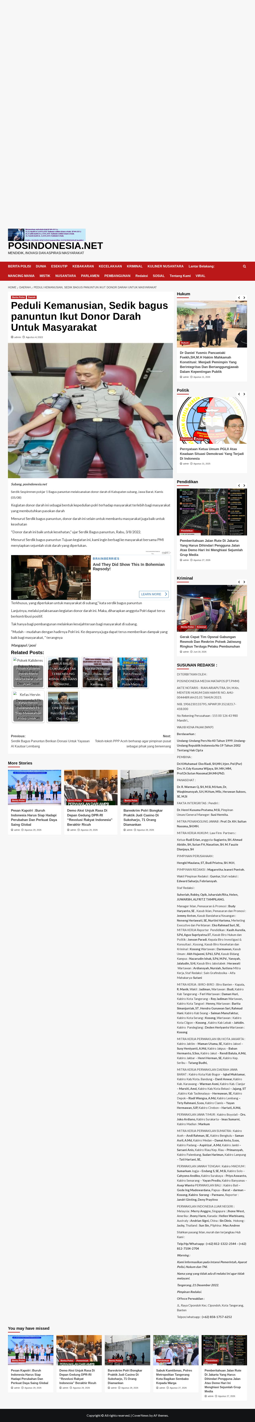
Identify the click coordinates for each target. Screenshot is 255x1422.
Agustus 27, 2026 (201, 560)
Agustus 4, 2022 (34, 337)
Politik (199, 439)
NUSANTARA (65, 276)
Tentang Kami (180, 276)
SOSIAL (159, 276)
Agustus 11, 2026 (201, 377)
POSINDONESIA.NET (55, 245)
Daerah (31, 297)
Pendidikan (187, 530)
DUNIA (41, 266)
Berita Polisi (18, 297)
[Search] (244, 266)
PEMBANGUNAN (117, 276)
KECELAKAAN (110, 266)
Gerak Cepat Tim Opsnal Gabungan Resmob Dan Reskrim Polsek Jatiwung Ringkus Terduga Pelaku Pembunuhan (210, 641)
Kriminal (201, 627)
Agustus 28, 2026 (145, 830)
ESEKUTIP (59, 266)
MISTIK (45, 276)
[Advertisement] (127, 28)
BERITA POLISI (19, 266)
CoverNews (140, 1415)
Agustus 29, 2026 (33, 830)
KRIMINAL (135, 266)
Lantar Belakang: (202, 266)
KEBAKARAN (83, 266)
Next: (133, 741)
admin (17, 337)
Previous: (50, 741)
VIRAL (200, 276)
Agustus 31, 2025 (201, 463)
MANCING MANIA (21, 276)
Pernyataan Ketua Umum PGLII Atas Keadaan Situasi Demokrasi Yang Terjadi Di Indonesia (212, 453)
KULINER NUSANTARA (166, 266)
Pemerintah (90, 800)
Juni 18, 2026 (199, 652)
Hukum (185, 343)
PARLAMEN (90, 276)
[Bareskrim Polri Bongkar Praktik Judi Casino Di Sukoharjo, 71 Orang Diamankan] (147, 787)
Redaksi (141, 276)
